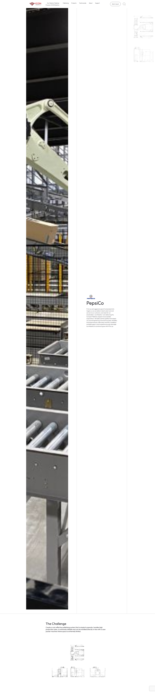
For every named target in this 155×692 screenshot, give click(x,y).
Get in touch (115, 4)
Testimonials (82, 3)
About (90, 3)
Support (97, 3)
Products (73, 3)
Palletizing (66, 3)
